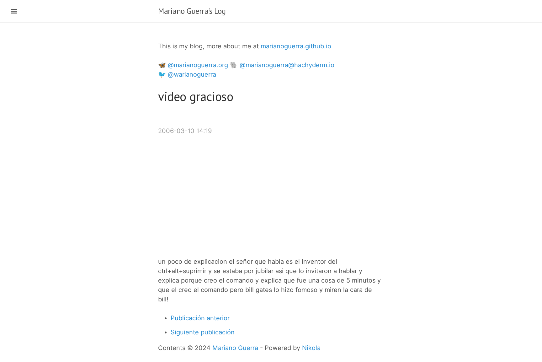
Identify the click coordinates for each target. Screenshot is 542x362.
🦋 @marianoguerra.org (193, 65)
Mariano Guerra (235, 348)
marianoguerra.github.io (296, 46)
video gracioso (195, 96)
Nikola (311, 348)
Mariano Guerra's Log (192, 11)
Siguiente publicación (203, 332)
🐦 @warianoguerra (187, 74)
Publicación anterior (200, 318)
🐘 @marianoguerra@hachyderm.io (282, 65)
